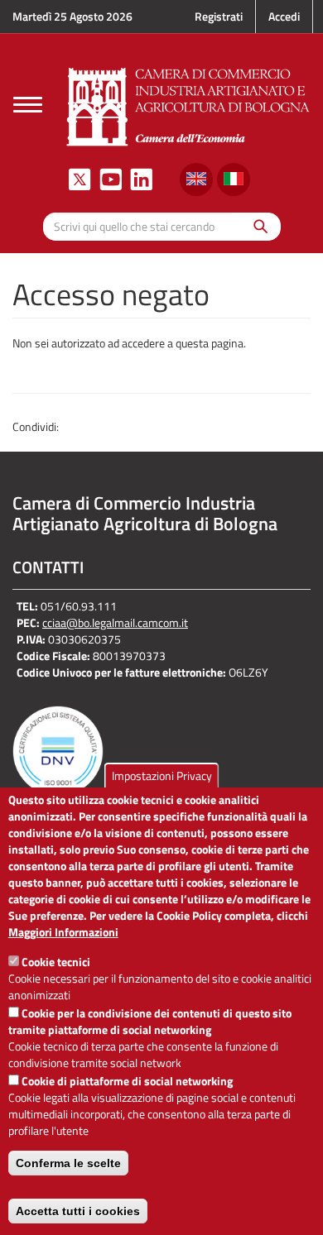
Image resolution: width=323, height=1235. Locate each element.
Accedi (284, 16)
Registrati (219, 16)
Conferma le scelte (68, 1163)
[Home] (188, 104)
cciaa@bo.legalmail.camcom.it (115, 622)
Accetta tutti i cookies (78, 1211)
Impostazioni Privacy (162, 775)
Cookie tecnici (56, 961)
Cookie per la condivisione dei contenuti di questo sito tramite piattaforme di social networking (150, 1021)
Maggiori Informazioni (63, 932)
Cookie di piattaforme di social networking (127, 1080)
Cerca (256, 226)
